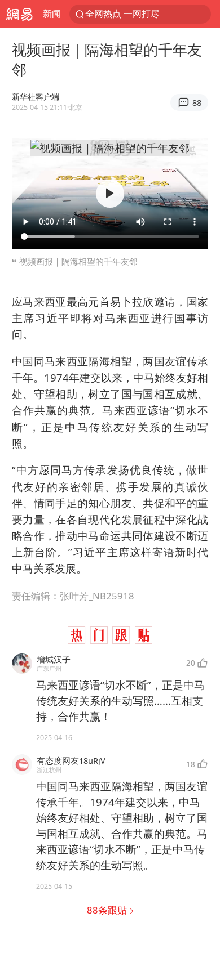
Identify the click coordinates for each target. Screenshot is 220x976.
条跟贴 (108, 909)
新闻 (52, 13)
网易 (19, 14)
